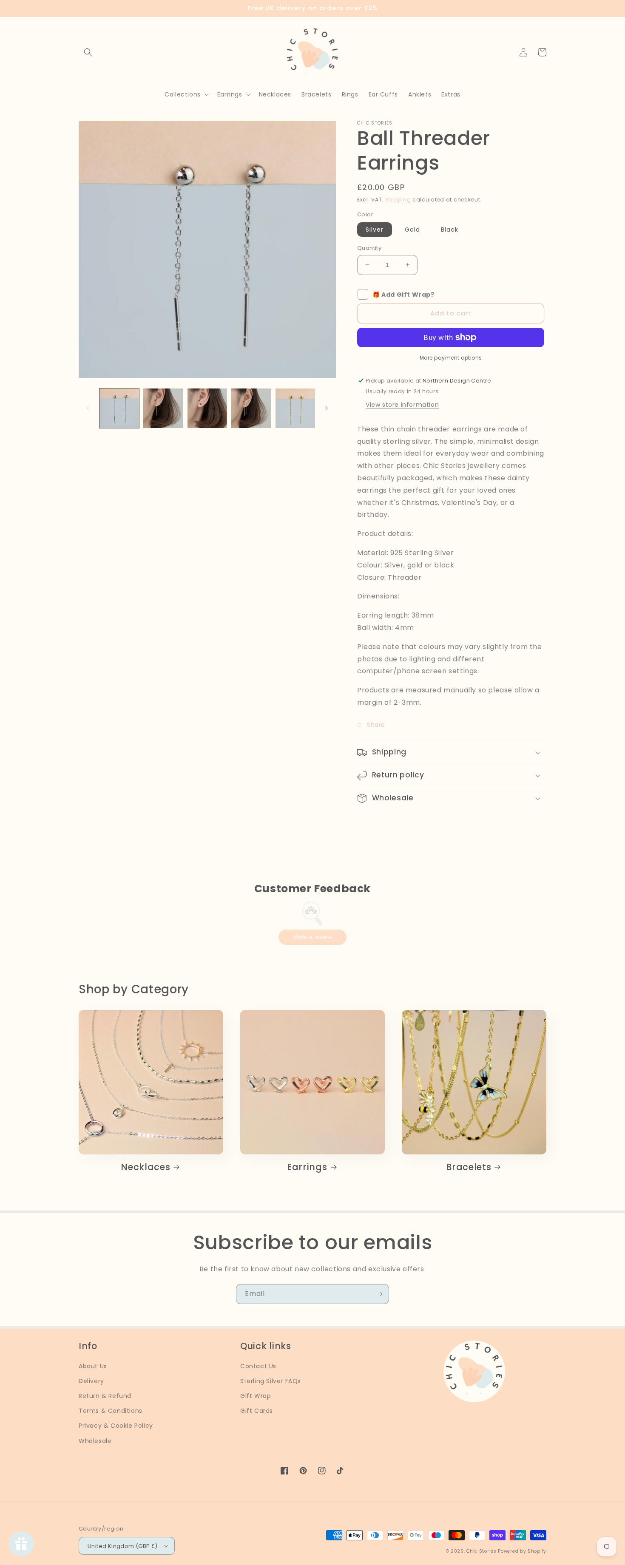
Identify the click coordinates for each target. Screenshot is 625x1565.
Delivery (91, 1381)
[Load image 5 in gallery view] (295, 408)
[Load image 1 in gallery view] (119, 408)
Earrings (307, 1167)
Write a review (312, 936)
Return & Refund (105, 1396)
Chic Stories (481, 1551)
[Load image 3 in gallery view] (207, 408)
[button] (88, 52)
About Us (93, 1366)
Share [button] (376, 724)
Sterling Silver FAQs (270, 1381)
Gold (412, 229)
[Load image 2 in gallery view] (163, 408)
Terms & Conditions (110, 1410)
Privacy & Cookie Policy (116, 1425)
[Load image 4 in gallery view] (251, 408)
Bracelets (468, 1167)
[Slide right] (326, 408)
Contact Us (258, 1366)
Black (449, 229)
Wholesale (95, 1441)
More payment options (451, 357)
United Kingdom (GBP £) (123, 1546)
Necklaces (145, 1167)
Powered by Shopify (522, 1551)
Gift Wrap (255, 1396)
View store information (402, 404)
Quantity (369, 248)
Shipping (398, 199)
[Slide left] (88, 408)
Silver (375, 229)
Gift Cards (256, 1410)
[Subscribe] (379, 1294)
